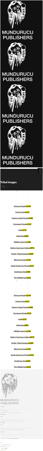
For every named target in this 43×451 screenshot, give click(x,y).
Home (3, 185)
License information (15, 438)
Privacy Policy (11, 438)
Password (1, 446)
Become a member (2, 422)
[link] (8, 168)
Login (6, 448)
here (23, 429)
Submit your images (2, 414)
